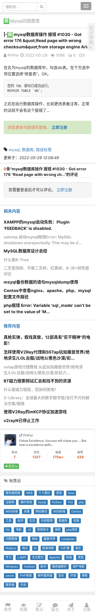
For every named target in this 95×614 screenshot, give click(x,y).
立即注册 (64, 189)
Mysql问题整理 (24, 20)
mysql (14, 149)
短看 (24, 609)
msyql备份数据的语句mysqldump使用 (41, 282)
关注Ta (13, 466)
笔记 (39, 609)
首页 (8, 609)
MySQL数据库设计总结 (25, 251)
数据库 (28, 149)
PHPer (12, 55)
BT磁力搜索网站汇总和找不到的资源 (37, 381)
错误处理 (43, 149)
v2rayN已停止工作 (21, 420)
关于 (71, 609)
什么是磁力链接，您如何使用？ (31, 389)
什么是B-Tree (16, 259)
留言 (55, 609)
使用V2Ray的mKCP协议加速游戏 (35, 411)
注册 (87, 609)
